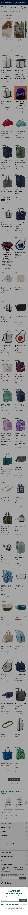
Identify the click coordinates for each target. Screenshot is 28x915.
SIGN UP (23, 900)
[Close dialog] (26, 888)
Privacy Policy (13, 909)
